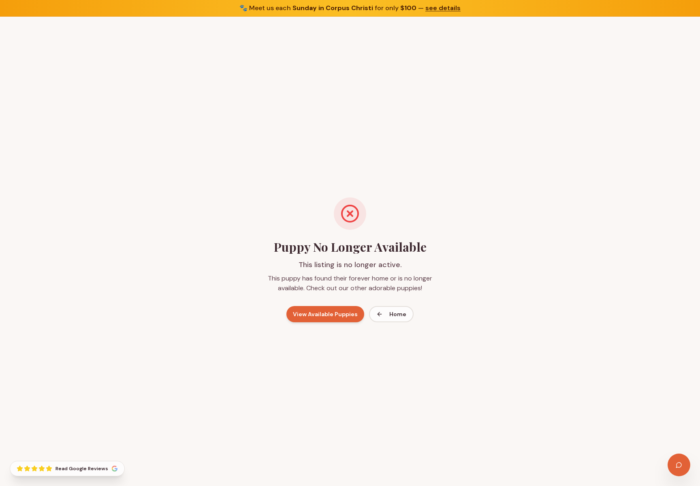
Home (397, 314)
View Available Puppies (325, 314)
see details (443, 8)
